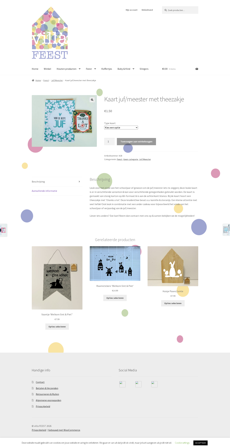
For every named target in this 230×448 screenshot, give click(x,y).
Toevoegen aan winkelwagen (136, 141)
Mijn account (131, 9)
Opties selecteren (57, 326)
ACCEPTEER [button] (200, 443)
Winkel (47, 68)
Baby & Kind (124, 68)
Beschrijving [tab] (38, 181)
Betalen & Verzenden (47, 388)
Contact (40, 382)
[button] (92, 99)
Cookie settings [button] (182, 442)
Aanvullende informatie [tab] (44, 190)
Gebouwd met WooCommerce (64, 430)
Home (35, 68)
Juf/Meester (57, 80)
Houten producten (66, 68)
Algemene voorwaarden (48, 400)
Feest (89, 68)
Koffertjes (106, 68)
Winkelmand (147, 9)
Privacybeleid (43, 406)
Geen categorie (130, 159)
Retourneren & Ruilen (47, 394)
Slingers (144, 68)
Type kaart (110, 123)
